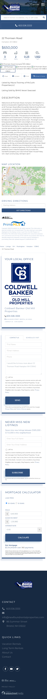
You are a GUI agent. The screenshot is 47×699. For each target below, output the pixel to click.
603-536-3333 (13, 316)
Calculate (23, 537)
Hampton (29, 246)
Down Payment (11, 518)
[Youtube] (11, 669)
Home (2, 246)
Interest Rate (10, 526)
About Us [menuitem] (7, 652)
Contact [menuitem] (6, 656)
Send (17, 400)
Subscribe (17, 473)
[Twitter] (17, 669)
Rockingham (21, 246)
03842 (36, 246)
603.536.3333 (25, 25)
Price (7, 510)
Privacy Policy (9, 409)
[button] (43, 17)
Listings (8, 246)
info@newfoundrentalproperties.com (23, 617)
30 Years (11, 503)
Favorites (35, 4)
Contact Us (9, 321)
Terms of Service (21, 409)
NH (14, 246)
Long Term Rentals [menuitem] (12, 648)
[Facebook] (5, 669)
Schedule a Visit (32, 337)
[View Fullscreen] (5, 178)
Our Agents (18, 321)
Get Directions (23, 210)
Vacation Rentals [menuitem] (11, 644)
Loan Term (9, 498)
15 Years (21, 503)
